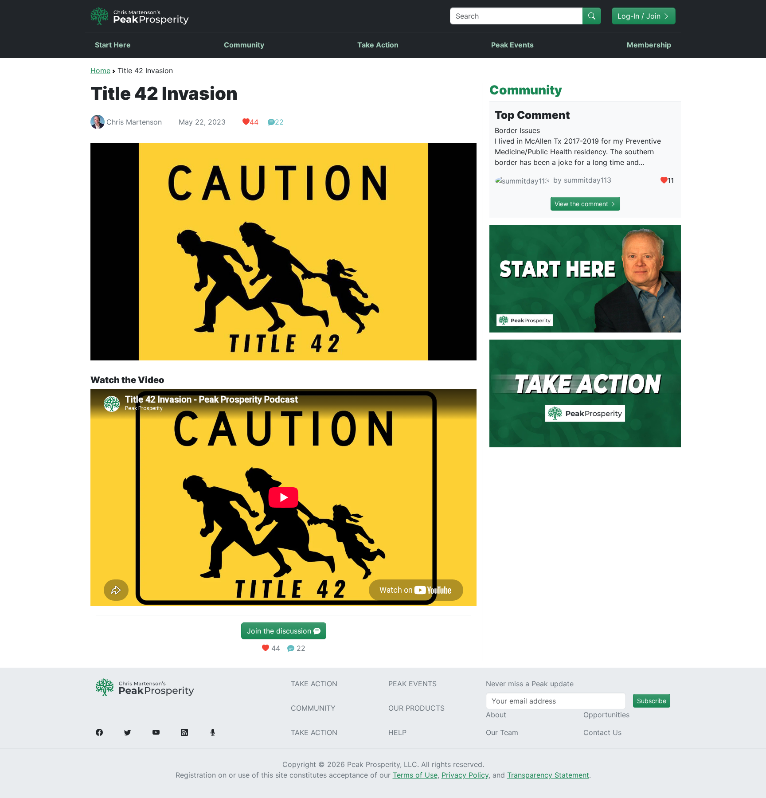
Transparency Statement (548, 775)
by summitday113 (581, 180)
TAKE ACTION (314, 683)
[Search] (591, 16)
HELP (397, 732)
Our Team (502, 732)
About (496, 714)
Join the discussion (280, 630)
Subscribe (651, 700)
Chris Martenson (134, 121)
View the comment (582, 203)
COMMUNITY (313, 708)
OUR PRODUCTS (416, 708)
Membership (649, 44)
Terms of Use (415, 775)
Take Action (378, 44)
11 (671, 180)
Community (244, 44)
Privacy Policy (465, 775)
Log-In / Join (640, 16)
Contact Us (602, 732)
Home (100, 70)
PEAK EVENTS (412, 683)
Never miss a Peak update (530, 683)
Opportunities (606, 714)
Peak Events (512, 44)
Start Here (113, 44)
